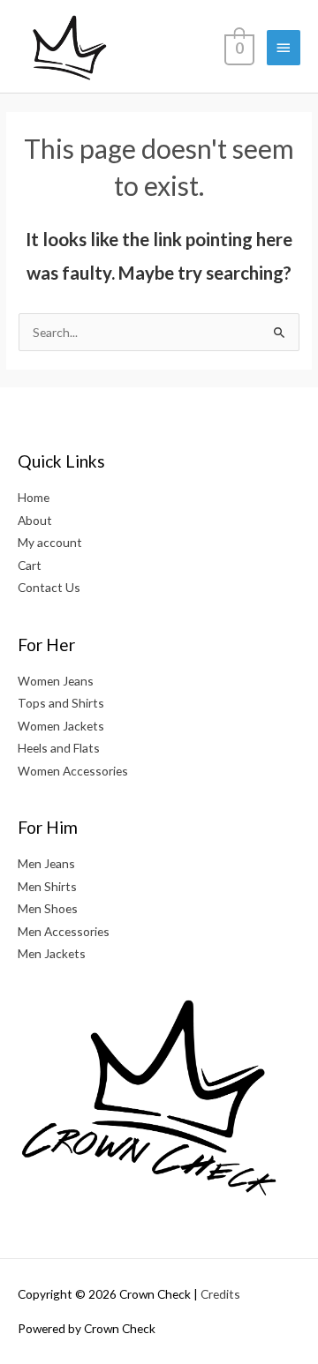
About (35, 520)
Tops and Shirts (61, 702)
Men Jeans (46, 863)
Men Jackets (52, 953)
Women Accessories (73, 770)
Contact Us (49, 587)
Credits (220, 1293)
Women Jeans (56, 680)
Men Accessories (64, 931)
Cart (30, 565)
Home (33, 497)
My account (50, 542)
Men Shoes (48, 908)
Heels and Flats (59, 747)
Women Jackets (61, 725)
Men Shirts (47, 886)
